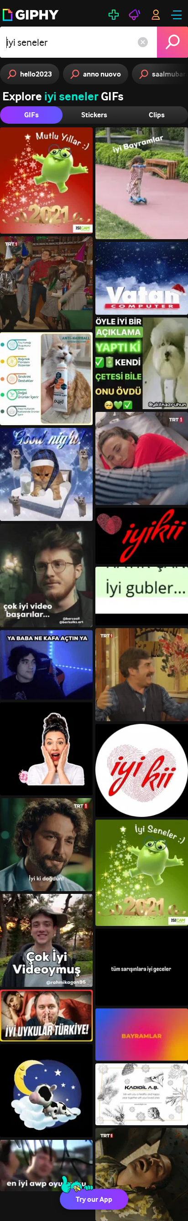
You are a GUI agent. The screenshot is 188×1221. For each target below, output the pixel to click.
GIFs (31, 114)
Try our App (94, 1199)
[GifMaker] (113, 14)
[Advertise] (134, 14)
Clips (157, 114)
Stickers (94, 114)
